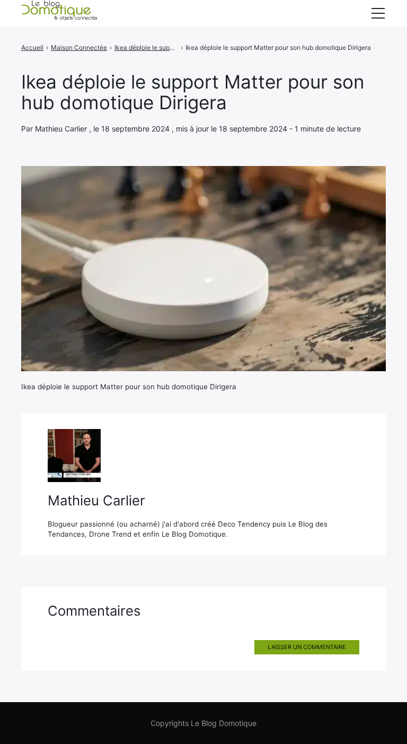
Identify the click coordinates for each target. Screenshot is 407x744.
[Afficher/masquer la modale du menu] (378, 13)
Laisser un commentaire (307, 647)
